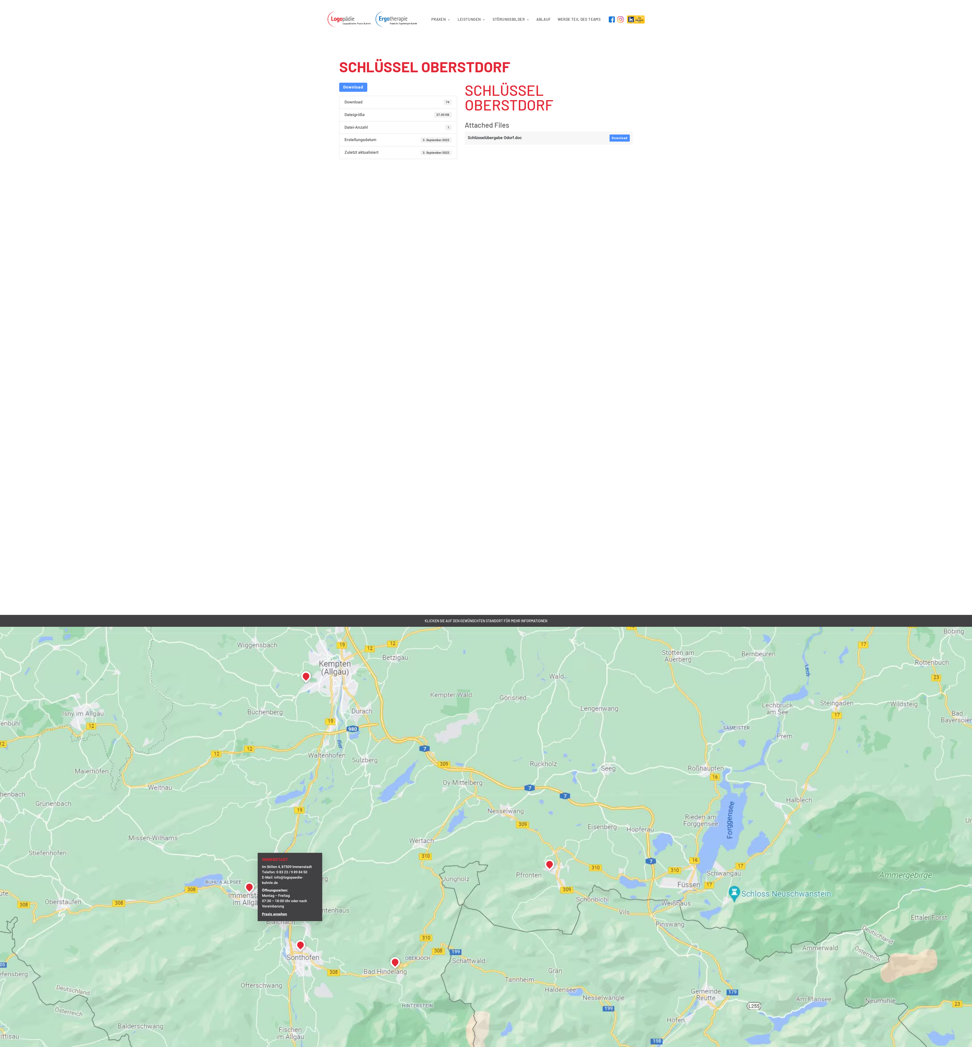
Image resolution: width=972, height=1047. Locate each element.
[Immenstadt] (249, 887)
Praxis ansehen (274, 914)
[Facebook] (612, 19)
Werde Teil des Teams (579, 19)
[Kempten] (306, 676)
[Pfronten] (549, 864)
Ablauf (543, 19)
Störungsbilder (509, 19)
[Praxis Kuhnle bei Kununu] (636, 19)
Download (353, 87)
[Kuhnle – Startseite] (375, 19)
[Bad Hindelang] (395, 962)
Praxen (438, 19)
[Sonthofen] (300, 944)
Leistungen (469, 19)
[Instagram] (620, 19)
